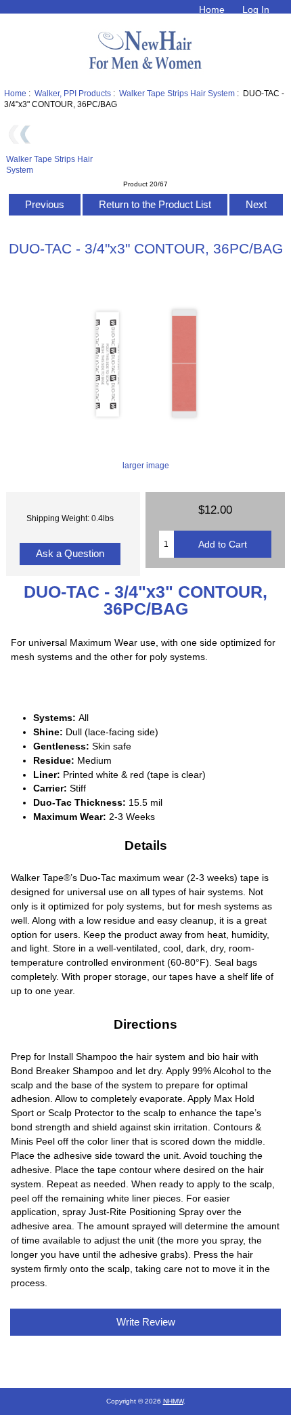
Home (212, 9)
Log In (255, 9)
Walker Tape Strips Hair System (177, 93)
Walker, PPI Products (73, 93)
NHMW (173, 1401)
